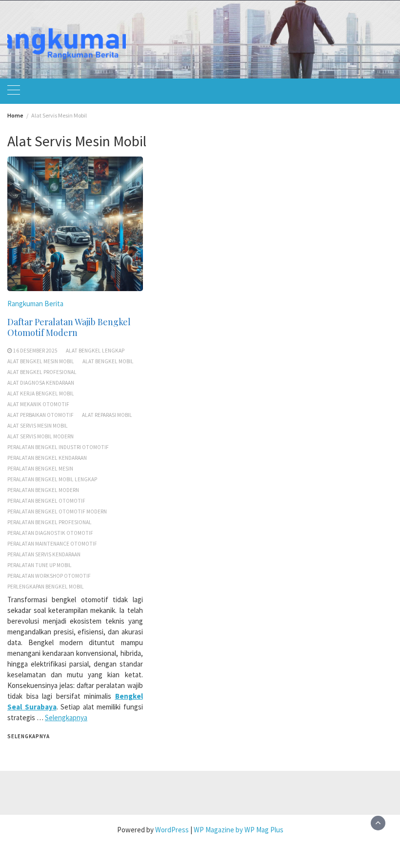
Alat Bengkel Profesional (42, 372)
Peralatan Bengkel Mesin (40, 468)
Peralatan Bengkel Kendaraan (47, 457)
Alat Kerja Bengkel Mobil (40, 393)
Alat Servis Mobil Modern (40, 436)
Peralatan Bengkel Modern (43, 490)
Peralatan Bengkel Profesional (49, 522)
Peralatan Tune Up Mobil (39, 565)
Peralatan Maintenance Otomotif (52, 543)
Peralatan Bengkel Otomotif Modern (57, 511)
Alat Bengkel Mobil (108, 361)
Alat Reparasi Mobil (107, 415)
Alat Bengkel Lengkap (95, 350)
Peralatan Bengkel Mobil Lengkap (52, 479)
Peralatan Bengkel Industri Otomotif (58, 447)
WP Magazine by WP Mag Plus (238, 829)
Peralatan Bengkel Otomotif (46, 500)
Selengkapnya (66, 717)
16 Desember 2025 (35, 350)
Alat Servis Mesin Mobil (37, 425)
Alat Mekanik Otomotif (38, 404)
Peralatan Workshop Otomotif (49, 575)
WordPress (172, 829)
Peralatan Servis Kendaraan (43, 554)
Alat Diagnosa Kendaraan (40, 382)
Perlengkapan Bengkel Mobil (45, 586)
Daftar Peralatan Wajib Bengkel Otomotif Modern (69, 327)
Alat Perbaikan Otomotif (40, 415)
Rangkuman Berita (35, 303)
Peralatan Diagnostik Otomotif (50, 533)
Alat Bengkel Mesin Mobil (40, 361)
